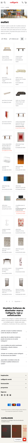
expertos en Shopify (18, 411)
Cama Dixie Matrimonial (5, 57)
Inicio (2, 7)
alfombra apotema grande (20, 186)
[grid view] (22, 39)
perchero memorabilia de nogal (6, 79)
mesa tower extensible (19, 57)
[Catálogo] (6, 431)
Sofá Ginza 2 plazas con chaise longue (21, 79)
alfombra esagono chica (20, 230)
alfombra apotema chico (6, 206)
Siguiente (17, 301)
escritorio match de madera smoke (6, 270)
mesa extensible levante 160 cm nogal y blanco (6, 145)
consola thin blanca (5, 167)
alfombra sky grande (19, 167)
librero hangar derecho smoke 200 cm (20, 291)
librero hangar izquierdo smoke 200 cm (7, 291)
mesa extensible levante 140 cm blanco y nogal (20, 123)
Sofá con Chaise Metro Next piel (20, 101)
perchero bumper (7, 100)
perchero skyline (7, 121)
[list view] (25, 39)
